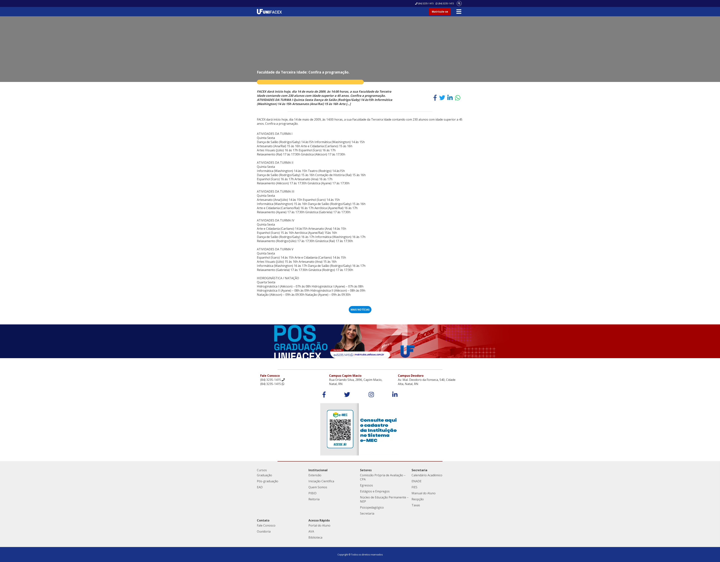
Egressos (366, 485)
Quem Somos (317, 487)
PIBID (312, 493)
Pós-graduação (267, 481)
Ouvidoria (264, 531)
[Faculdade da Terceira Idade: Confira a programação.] (435, 98)
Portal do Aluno (319, 525)
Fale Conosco (266, 525)
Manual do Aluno (424, 493)
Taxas (416, 505)
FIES (414, 487)
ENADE (417, 481)
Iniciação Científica (321, 481)
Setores (366, 470)
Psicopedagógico (372, 507)
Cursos (262, 470)
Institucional (318, 470)
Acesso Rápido (319, 520)
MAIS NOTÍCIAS (360, 309)
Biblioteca (315, 537)
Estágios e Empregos (375, 491)
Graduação (264, 475)
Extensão (314, 475)
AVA (311, 531)
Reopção (418, 499)
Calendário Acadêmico (427, 475)
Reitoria (314, 499)
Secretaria (367, 513)
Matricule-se (440, 11)
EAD (260, 487)
